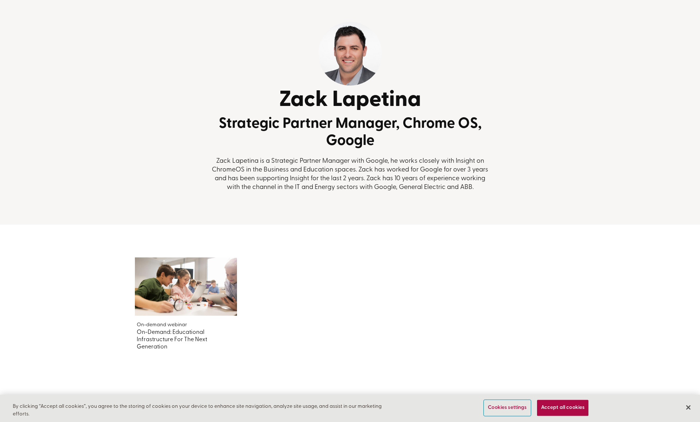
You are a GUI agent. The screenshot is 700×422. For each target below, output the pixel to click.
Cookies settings (507, 408)
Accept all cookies (563, 408)
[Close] (688, 407)
